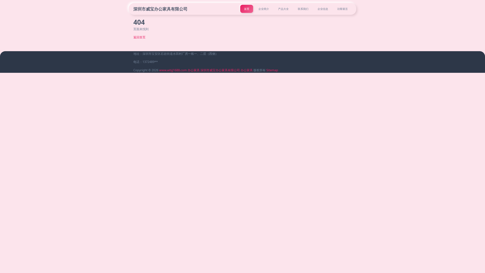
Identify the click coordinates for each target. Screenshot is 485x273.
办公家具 (194, 70)
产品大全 (283, 9)
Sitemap (272, 70)
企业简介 (263, 9)
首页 (246, 9)
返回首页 (139, 37)
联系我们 (303, 9)
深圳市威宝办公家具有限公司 (160, 9)
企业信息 (323, 9)
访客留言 (342, 9)
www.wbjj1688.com (173, 70)
